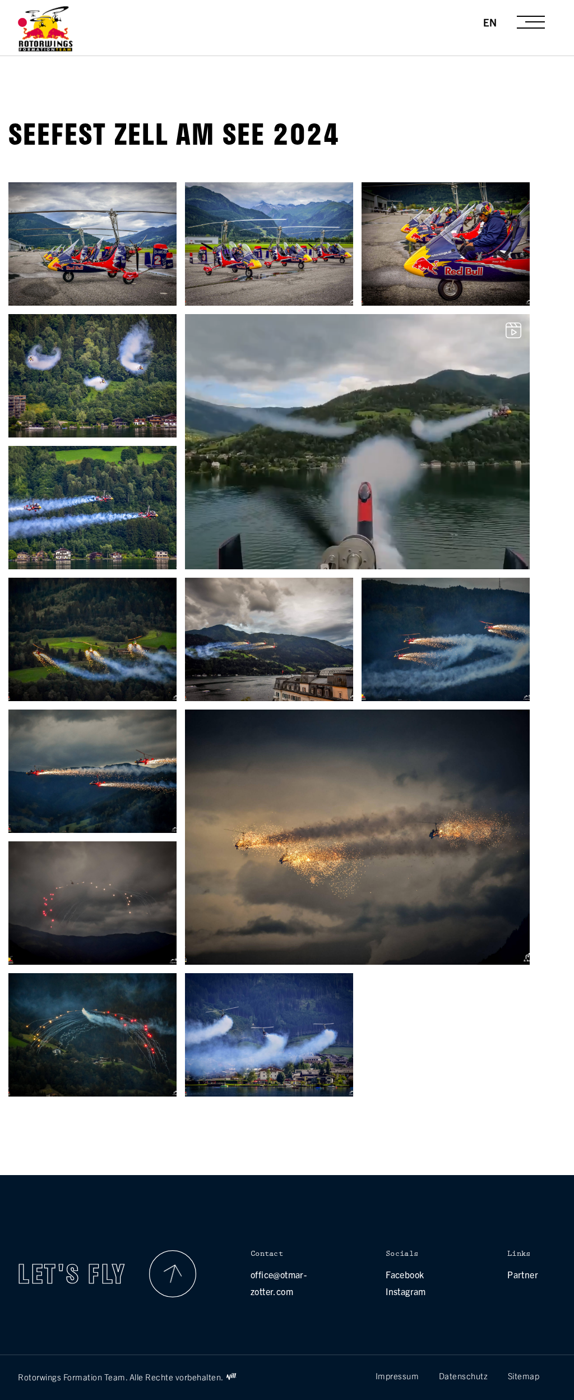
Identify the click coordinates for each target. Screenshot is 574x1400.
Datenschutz (463, 1375)
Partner (522, 1274)
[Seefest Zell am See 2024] (92, 301)
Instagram (406, 1291)
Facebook (405, 1274)
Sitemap (524, 1375)
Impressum (397, 1375)
